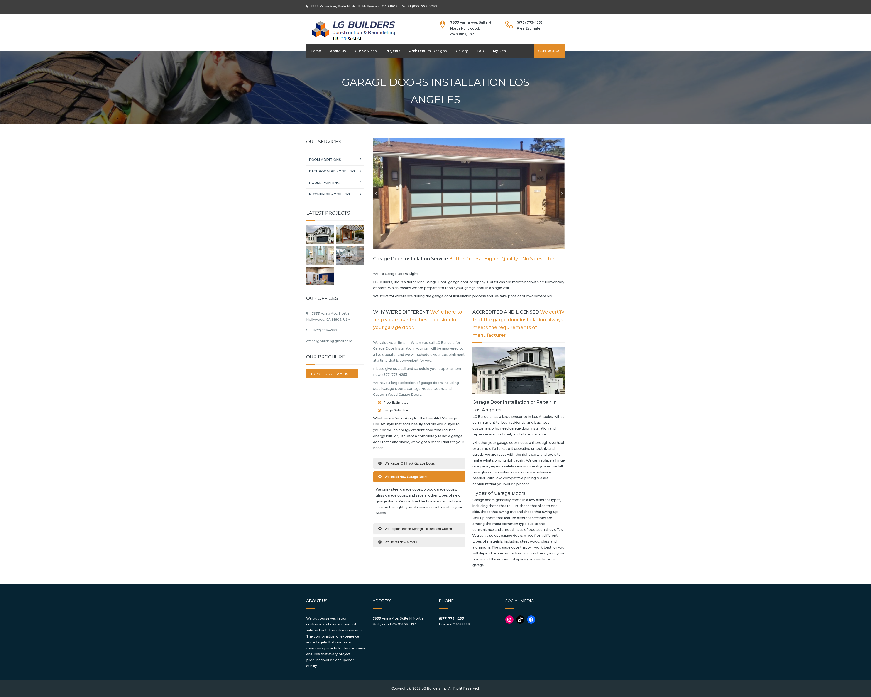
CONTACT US (549, 51)
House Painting (324, 183)
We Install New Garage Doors (405, 477)
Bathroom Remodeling (332, 171)
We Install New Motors (400, 542)
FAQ (480, 51)
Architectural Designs (428, 51)
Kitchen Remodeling (329, 194)
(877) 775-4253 (451, 618)
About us (338, 51)
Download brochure (332, 374)
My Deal (500, 51)
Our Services (366, 51)
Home (316, 51)
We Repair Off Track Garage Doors (409, 463)
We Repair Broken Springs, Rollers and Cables (418, 529)
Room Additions (325, 160)
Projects (393, 51)
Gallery (462, 51)
